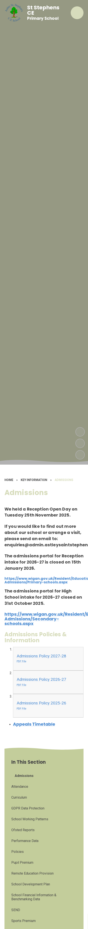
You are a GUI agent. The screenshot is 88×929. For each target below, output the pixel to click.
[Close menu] (77, 12)
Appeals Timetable (34, 724)
